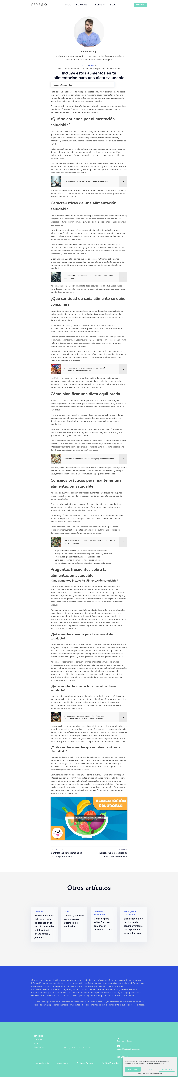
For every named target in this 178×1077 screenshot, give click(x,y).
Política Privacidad (110, 1063)
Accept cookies (133, 1069)
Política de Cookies (143, 1073)
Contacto (39, 1047)
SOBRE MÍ (100, 4)
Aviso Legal (62, 1063)
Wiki (66, 911)
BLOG (113, 4)
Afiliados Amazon (85, 1063)
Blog (36, 1043)
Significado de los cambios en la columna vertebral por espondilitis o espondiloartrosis (133, 926)
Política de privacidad (156, 1073)
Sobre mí (38, 1040)
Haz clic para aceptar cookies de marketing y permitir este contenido (89, 819)
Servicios (38, 1036)
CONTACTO (140, 5)
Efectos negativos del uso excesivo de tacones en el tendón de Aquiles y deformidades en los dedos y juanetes (44, 926)
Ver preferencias (166, 1069)
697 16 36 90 (122, 1057)
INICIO (68, 4)
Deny (150, 1069)
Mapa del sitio (42, 1063)
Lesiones (39, 911)
